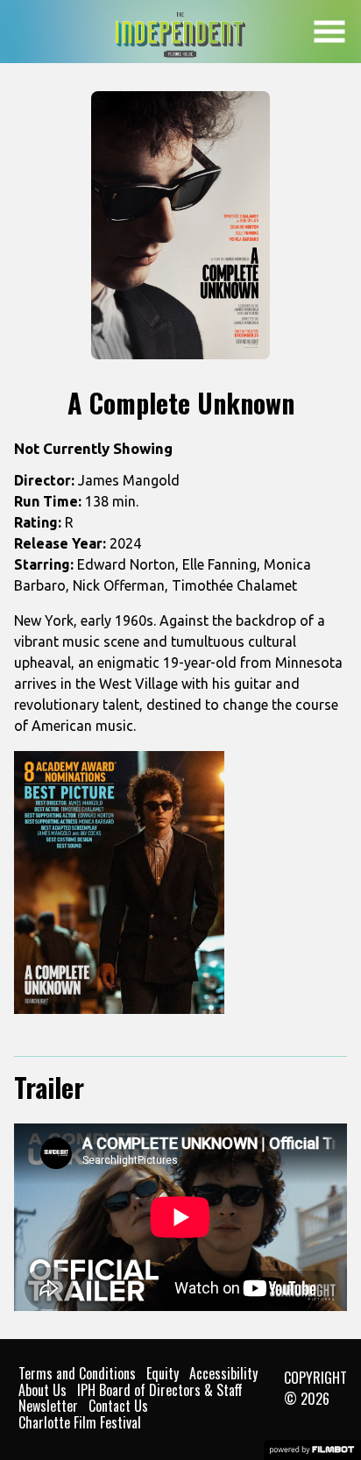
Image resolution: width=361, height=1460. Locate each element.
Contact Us (118, 1405)
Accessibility (223, 1373)
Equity (162, 1373)
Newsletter (48, 1405)
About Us (42, 1389)
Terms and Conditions (77, 1373)
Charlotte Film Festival (79, 1422)
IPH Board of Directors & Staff (160, 1389)
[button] (329, 31)
